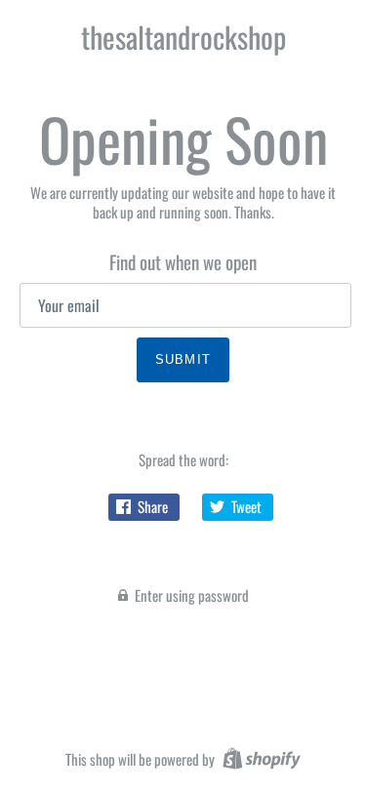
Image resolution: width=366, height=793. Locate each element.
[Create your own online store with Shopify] (259, 756)
